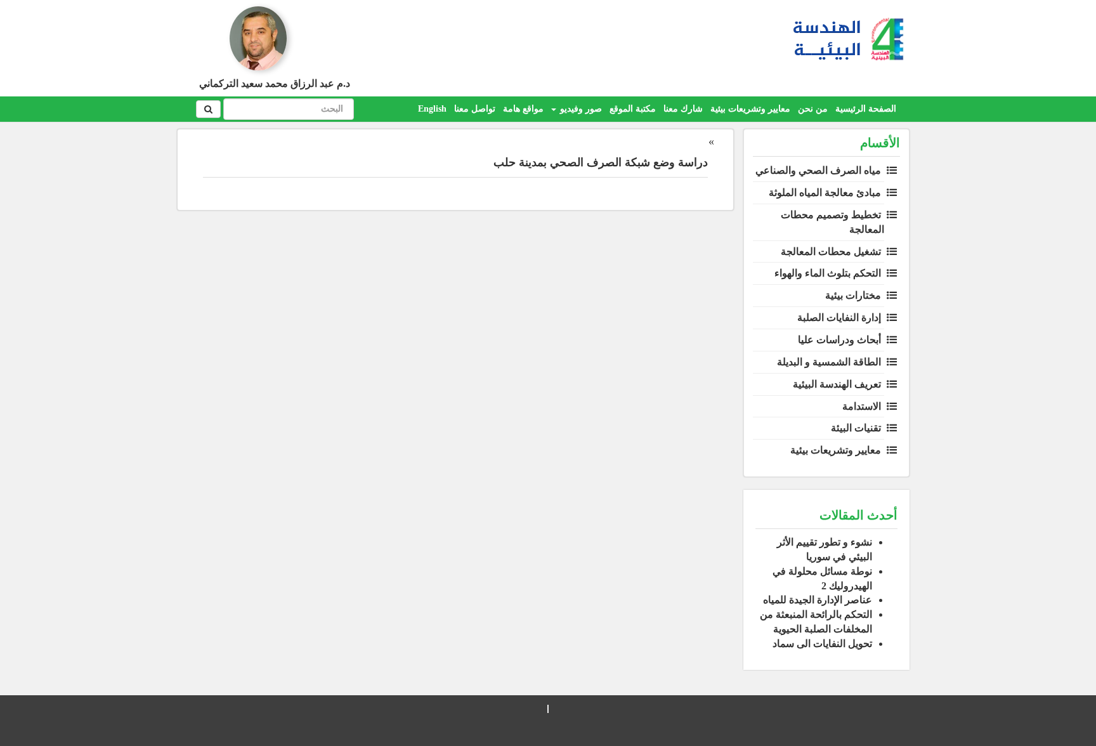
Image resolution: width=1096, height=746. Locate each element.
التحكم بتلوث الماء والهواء (827, 273)
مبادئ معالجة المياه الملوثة (825, 192)
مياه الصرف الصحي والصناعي (818, 170)
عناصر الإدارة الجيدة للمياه (817, 599)
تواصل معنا (474, 109)
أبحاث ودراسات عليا (839, 339)
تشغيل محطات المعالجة (831, 251)
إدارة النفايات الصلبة (839, 317)
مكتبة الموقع (633, 109)
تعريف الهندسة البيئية (837, 384)
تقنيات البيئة (856, 427)
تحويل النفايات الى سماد (822, 643)
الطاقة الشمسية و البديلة (829, 362)
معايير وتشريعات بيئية (750, 109)
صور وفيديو (580, 109)
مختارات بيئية (853, 295)
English (432, 109)
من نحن (813, 109)
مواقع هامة (523, 109)
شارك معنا (683, 109)
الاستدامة (861, 406)
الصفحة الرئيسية (865, 109)
